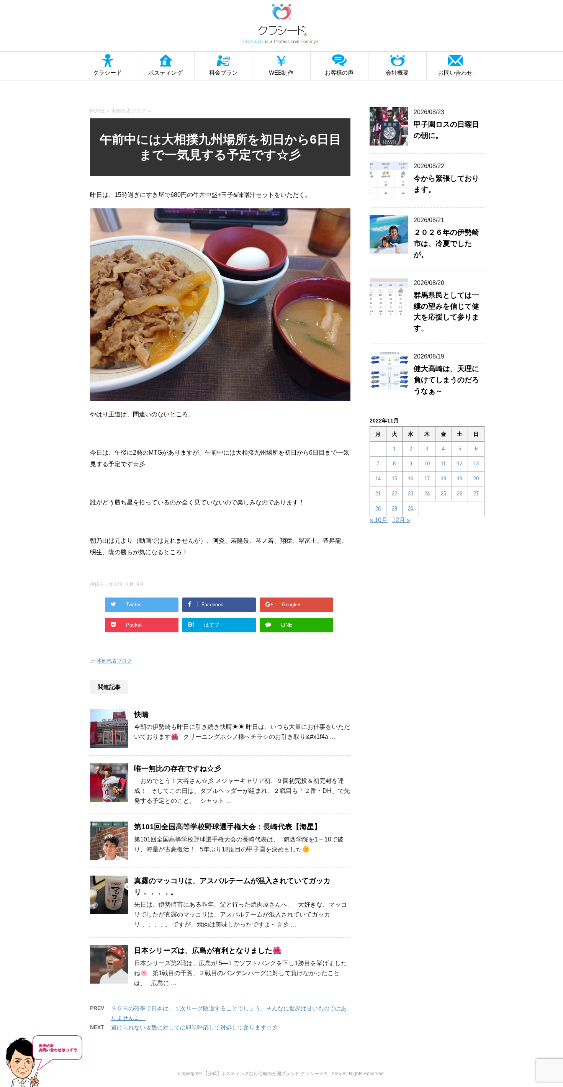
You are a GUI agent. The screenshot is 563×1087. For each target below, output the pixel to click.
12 (459, 464)
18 (443, 478)
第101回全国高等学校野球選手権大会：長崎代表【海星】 (227, 827)
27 (476, 493)
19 (459, 478)
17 (427, 478)
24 (427, 493)
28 (378, 508)
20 (476, 478)
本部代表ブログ (114, 661)
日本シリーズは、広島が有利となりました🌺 (208, 950)
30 (410, 508)
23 (410, 493)
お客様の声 (339, 72)
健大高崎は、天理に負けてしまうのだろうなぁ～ (446, 380)
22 (394, 493)
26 (459, 493)
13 (476, 464)
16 (410, 478)
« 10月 (379, 520)
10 (427, 464)
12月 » (401, 520)
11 (443, 464)
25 (443, 493)
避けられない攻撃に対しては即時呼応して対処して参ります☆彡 (194, 1027)
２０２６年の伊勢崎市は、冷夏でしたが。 (446, 243)
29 (394, 508)
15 (394, 478)
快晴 (141, 714)
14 (378, 478)
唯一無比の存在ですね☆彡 (177, 769)
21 (378, 493)
